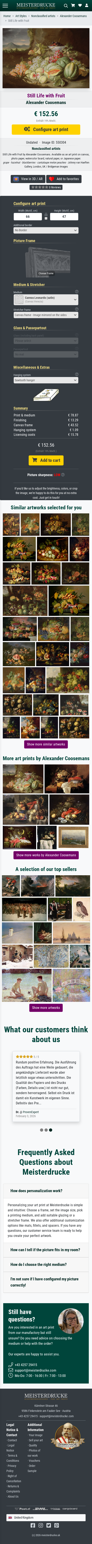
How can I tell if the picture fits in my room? (45, 1249)
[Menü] (5, 5)
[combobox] (46, 230)
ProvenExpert (31, 1112)
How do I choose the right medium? (38, 1264)
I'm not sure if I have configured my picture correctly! (44, 1282)
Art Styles (21, 16)
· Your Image (35, 1435)
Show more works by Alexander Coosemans (46, 855)
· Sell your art (35, 1440)
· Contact (11, 1440)
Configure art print (49, 129)
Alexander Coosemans (73, 16)
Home (7, 16)
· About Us (12, 1496)
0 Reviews (54, 187)
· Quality (32, 1445)
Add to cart (48, 460)
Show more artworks (46, 1008)
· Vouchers (34, 1461)
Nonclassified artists (43, 16)
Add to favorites (66, 179)
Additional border (22, 225)
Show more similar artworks (46, 744)
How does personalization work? (36, 1190)
